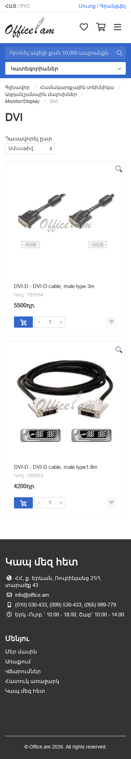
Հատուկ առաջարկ (32, 681)
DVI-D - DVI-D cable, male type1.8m (55, 467)
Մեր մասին (21, 652)
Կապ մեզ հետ (25, 691)
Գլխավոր (17, 87)
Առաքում (18, 661)
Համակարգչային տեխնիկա (77, 87)
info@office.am (32, 595)
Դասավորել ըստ (28, 139)
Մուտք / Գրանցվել (102, 6)
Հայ (10, 6)
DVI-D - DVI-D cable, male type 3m (54, 286)
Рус (25, 6)
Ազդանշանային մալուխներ (41, 94)
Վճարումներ (23, 671)
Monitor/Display (22, 101)
